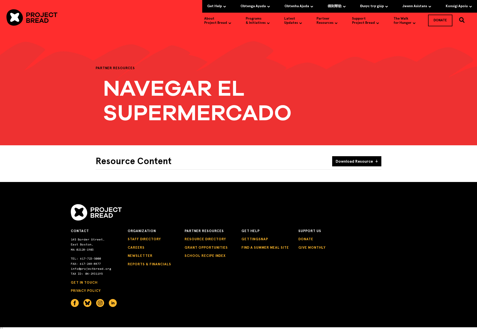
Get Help (214, 6)
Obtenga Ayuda (253, 6)
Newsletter (140, 256)
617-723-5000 (90, 258)
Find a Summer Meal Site (265, 247)
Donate (305, 239)
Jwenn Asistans (414, 6)
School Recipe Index (205, 256)
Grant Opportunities (206, 247)
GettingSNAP (254, 239)
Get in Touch (84, 282)
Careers (136, 247)
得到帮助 (335, 6)
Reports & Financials (149, 264)
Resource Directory (205, 239)
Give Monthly (312, 247)
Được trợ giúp (372, 6)
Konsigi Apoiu (457, 6)
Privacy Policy (86, 291)
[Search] (461, 20)
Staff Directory (144, 239)
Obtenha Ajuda (296, 6)
